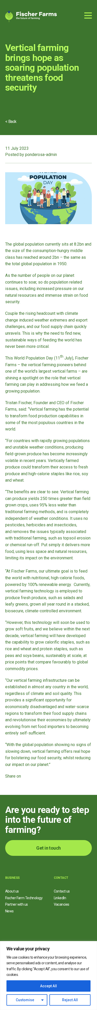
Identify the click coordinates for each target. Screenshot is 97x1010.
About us (12, 891)
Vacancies (61, 904)
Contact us (62, 891)
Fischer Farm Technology (23, 898)
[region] (48, 975)
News (9, 911)
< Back (11, 121)
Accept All (48, 986)
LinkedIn (60, 898)
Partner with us (16, 904)
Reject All (70, 1000)
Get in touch (48, 848)
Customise (25, 1000)
